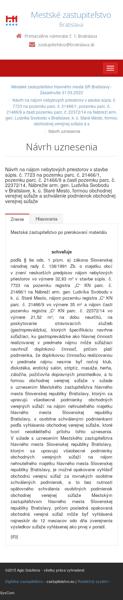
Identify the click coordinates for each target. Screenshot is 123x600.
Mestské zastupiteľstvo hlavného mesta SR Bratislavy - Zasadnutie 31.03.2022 (61, 89)
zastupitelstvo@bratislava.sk (66, 44)
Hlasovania (46, 218)
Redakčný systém (93, 581)
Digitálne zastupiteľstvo (24, 581)
